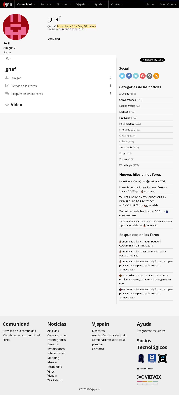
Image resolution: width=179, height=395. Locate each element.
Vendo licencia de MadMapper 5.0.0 (139, 211)
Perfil (6, 43)
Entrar (150, 4)
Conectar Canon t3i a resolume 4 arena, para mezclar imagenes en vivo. (145, 279)
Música (123, 141)
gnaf (53, 18)
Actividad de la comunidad (19, 331)
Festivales (125, 117)
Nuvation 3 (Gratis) (130, 181)
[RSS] (156, 75)
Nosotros (98, 331)
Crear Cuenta (168, 4)
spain (7, 4)
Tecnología (125, 147)
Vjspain (123, 159)
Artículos (124, 93)
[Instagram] (149, 75)
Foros (44, 4)
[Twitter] (122, 75)
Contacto (117, 4)
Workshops (125, 165)
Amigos (9, 48)
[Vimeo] (136, 75)
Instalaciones (126, 123)
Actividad (54, 39)
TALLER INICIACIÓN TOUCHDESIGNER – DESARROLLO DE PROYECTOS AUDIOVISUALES (142, 201)
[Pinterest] (143, 75)
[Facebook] (129, 75)
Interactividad (127, 129)
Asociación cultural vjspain (109, 335)
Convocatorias (127, 99)
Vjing (122, 153)
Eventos (123, 111)
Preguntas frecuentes (151, 331)
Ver (8, 58)
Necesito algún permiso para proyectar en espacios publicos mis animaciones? (146, 265)
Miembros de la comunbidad (21, 335)
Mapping (124, 135)
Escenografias (127, 105)
